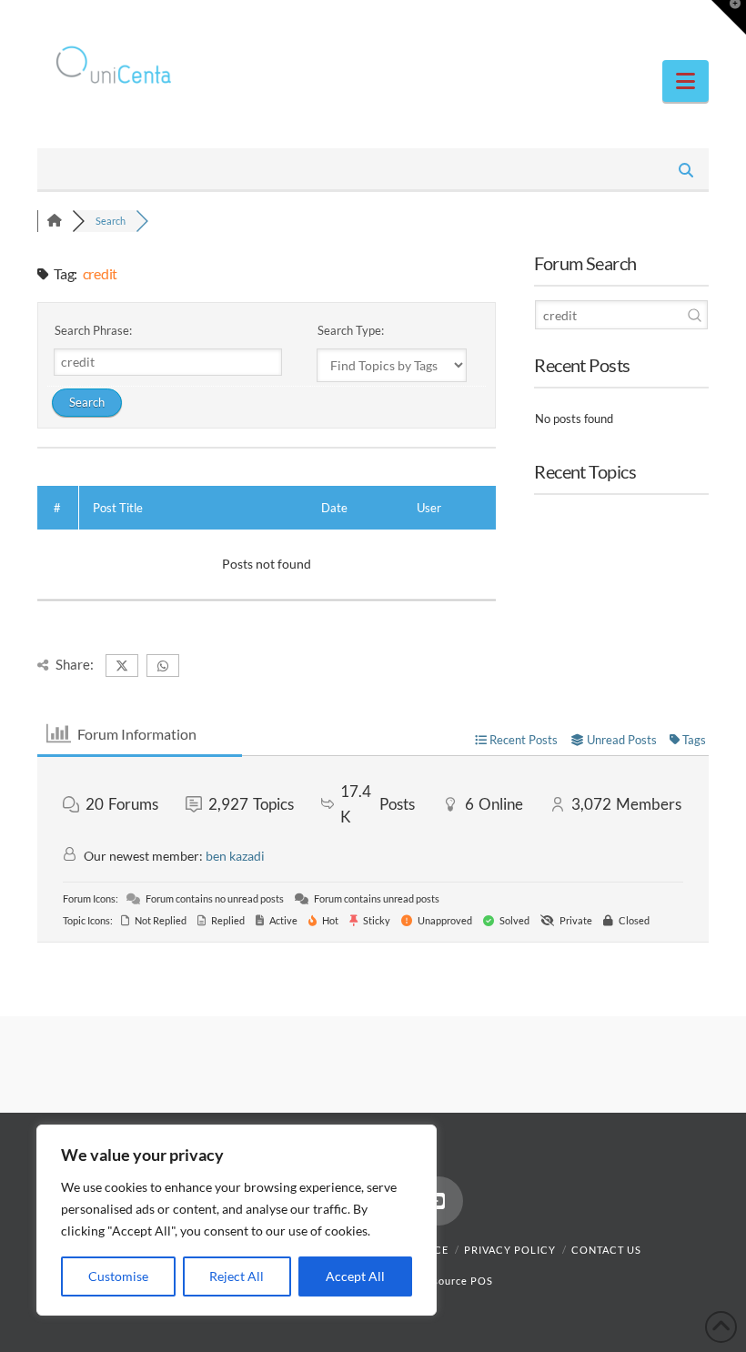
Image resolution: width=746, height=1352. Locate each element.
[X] (659, 20)
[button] (685, 81)
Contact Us (606, 1250)
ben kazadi (235, 855)
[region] (236, 1220)
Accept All (355, 1276)
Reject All (236, 1276)
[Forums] (54, 221)
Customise (118, 1276)
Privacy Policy (510, 1250)
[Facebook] (625, 20)
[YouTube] (694, 20)
